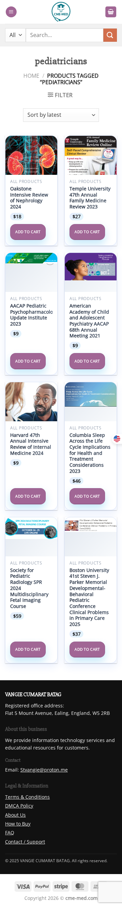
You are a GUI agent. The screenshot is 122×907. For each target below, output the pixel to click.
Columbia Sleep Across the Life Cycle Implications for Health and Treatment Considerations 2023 (89, 453)
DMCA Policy (19, 805)
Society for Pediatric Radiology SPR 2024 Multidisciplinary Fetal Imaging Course (29, 588)
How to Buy (17, 823)
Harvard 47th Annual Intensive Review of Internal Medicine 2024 (30, 444)
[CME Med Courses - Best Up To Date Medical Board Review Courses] (61, 12)
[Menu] (11, 12)
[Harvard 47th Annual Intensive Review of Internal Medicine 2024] (31, 408)
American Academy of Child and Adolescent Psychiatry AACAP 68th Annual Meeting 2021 (89, 321)
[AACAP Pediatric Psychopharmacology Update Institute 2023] (31, 258)
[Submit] (110, 35)
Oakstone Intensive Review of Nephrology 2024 (29, 198)
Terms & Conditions (27, 797)
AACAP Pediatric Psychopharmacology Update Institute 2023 (34, 315)
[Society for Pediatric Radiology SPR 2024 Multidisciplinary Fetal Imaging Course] (31, 528)
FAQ (9, 832)
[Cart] (110, 12)
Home (31, 75)
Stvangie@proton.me (44, 769)
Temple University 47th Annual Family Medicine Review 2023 (89, 198)
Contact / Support (25, 841)
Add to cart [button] (28, 231)
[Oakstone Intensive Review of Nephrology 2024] (31, 162)
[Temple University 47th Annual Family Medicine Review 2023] (91, 167)
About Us (15, 815)
